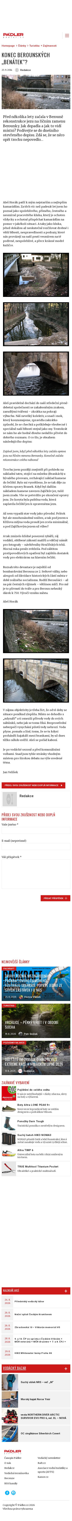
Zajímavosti (50, 45)
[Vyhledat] (57, 35)
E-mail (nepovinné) (14, 840)
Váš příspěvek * (12, 857)
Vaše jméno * (10, 824)
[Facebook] (7, 1493)
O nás (7, 1463)
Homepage (8, 45)
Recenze (9, 1478)
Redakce (9, 1468)
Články (22, 45)
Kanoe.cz (43, 1476)
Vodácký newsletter (49, 1457)
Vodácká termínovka (16, 1473)
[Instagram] (13, 1493)
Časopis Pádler (12, 1457)
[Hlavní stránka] (12, 35)
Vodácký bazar (14, 1367)
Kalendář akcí (11, 1290)
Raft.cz (42, 1463)
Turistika (34, 45)
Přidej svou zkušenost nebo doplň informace (31, 785)
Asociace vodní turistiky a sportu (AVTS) (52, 1470)
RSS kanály (10, 1483)
